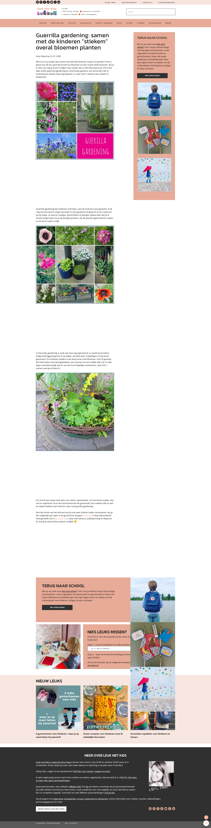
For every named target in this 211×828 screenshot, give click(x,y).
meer (168, 23)
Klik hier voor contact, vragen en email (91, 771)
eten (129, 23)
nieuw (43, 23)
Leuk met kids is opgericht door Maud (53, 762)
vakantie (85, 23)
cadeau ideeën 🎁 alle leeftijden (80, 14)
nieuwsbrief (129, 2)
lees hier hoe (60, 518)
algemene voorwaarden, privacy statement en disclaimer (80, 798)
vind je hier (109, 792)
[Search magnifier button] (173, 10)
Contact (148, 2)
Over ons (110, 2)
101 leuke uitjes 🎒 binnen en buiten (81, 11)
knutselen (57, 23)
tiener (141, 23)
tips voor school (152, 75)
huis (119, 23)
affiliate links (75, 786)
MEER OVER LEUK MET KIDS (51, 809)
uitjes (72, 23)
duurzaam (155, 23)
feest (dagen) (104, 23)
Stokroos (87, 515)
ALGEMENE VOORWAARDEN (48, 823)
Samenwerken (167, 2)
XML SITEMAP (71, 823)
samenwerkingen (62, 780)
